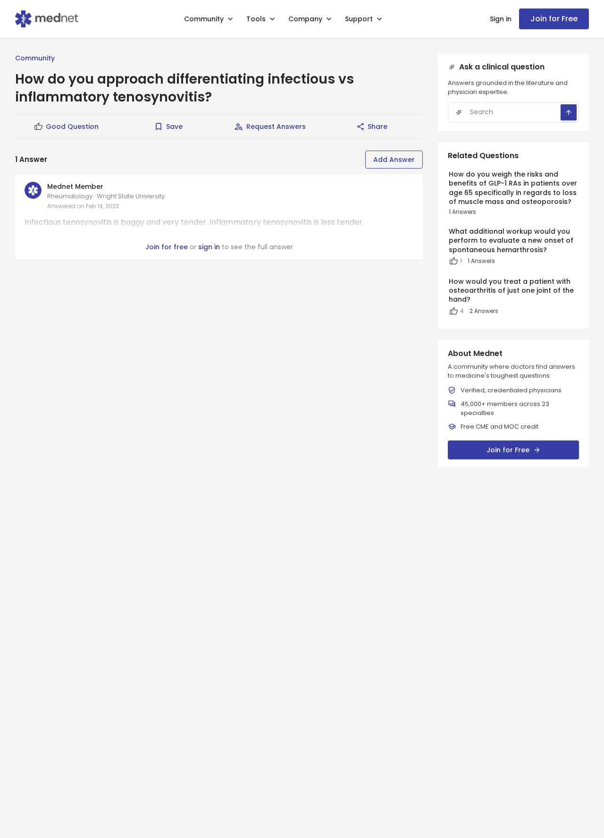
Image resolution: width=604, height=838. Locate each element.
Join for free (166, 247)
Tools (256, 19)
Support (359, 19)
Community (204, 19)
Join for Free (554, 18)
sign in (209, 247)
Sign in (501, 19)
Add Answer (394, 159)
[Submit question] (569, 112)
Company (305, 19)
